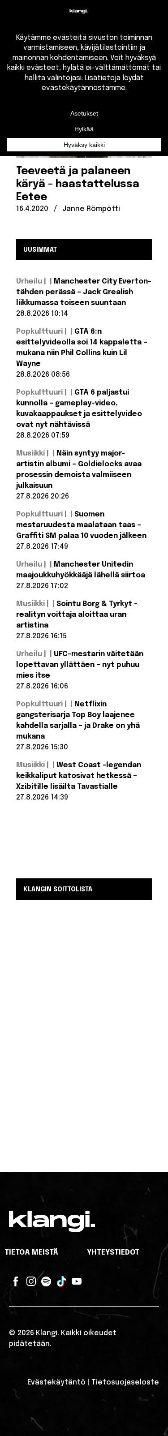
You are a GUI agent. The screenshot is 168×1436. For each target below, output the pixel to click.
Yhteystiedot (113, 1252)
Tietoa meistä (31, 1252)
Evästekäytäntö (56, 1382)
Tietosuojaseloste (125, 1382)
